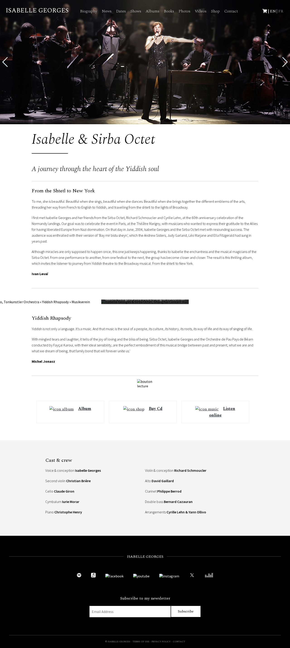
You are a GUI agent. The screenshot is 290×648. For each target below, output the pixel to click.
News (106, 11)
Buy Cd (155, 409)
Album (84, 409)
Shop (215, 11)
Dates (121, 11)
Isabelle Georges (37, 10)
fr (280, 11)
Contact (231, 11)
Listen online (222, 412)
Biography (88, 11)
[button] (285, 62)
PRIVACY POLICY (161, 641)
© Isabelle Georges (117, 641)
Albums (152, 11)
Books (169, 11)
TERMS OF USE (141, 641)
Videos (200, 11)
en (273, 11)
